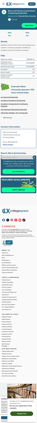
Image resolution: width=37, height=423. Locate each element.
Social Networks (6, 262)
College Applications (8, 351)
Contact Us (5, 252)
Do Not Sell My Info (10, 232)
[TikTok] (24, 221)
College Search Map (7, 282)
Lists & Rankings (6, 289)
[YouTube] (20, 221)
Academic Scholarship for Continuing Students (14, 105)
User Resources (6, 309)
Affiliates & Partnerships (9, 265)
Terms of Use (5, 231)
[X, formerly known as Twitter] (8, 221)
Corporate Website (7, 272)
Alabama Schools (6, 317)
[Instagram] (12, 221)
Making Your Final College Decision (12, 366)
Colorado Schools (7, 329)
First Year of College (7, 373)
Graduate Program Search (9, 297)
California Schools (7, 326)
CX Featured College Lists (9, 292)
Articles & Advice (7, 287)
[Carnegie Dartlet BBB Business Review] (7, 245)
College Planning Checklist (9, 299)
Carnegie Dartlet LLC (15, 229)
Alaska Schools (6, 319)
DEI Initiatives (6, 260)
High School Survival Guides (10, 371)
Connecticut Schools (8, 331)
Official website (8, 144)
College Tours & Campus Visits (10, 356)
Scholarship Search (7, 285)
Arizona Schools (6, 321)
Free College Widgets (8, 307)
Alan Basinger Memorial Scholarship (14, 109)
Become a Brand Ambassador (10, 267)
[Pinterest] (16, 221)
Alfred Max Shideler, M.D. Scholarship (14, 113)
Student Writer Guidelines (9, 270)
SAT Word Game (6, 302)
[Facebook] (4, 221)
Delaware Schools (7, 334)
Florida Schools (6, 336)
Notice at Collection (21, 231)
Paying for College (7, 363)
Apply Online (29, 25)
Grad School (5, 294)
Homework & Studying (8, 368)
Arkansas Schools (7, 324)
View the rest (7, 117)
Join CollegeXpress (18, 171)
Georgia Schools (6, 339)
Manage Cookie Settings (21, 232)
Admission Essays (7, 353)
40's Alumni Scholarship (9, 97)
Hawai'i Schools (6, 341)
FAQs (3, 257)
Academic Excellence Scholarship (13, 100)
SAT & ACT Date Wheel (8, 304)
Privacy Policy (12, 231)
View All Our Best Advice (9, 376)
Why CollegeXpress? (8, 255)
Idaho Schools (6, 344)
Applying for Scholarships (9, 358)
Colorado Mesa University (27, 16)
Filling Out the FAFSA (8, 361)
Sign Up (32, 4)
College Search (6, 280)
